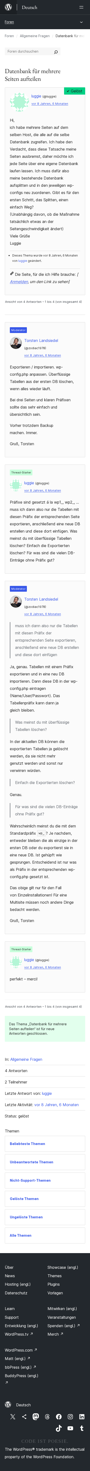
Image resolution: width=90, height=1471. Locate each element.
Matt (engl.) (17, 1358)
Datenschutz (16, 1293)
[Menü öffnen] (82, 7)
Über (9, 1267)
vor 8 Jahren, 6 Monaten (49, 103)
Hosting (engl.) (18, 1284)
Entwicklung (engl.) (21, 1325)
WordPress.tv (19, 1334)
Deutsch (23, 1404)
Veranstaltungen (62, 1317)
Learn (10, 1308)
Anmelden (19, 281)
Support (12, 1317)
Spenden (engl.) (64, 1325)
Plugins (54, 1284)
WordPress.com (21, 1350)
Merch (56, 1334)
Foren (9, 22)
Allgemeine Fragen (35, 36)
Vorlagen (55, 1293)
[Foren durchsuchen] (55, 51)
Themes (55, 1275)
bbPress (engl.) (20, 1367)
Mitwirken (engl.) (62, 1308)
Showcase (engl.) (63, 1267)
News (10, 1275)
